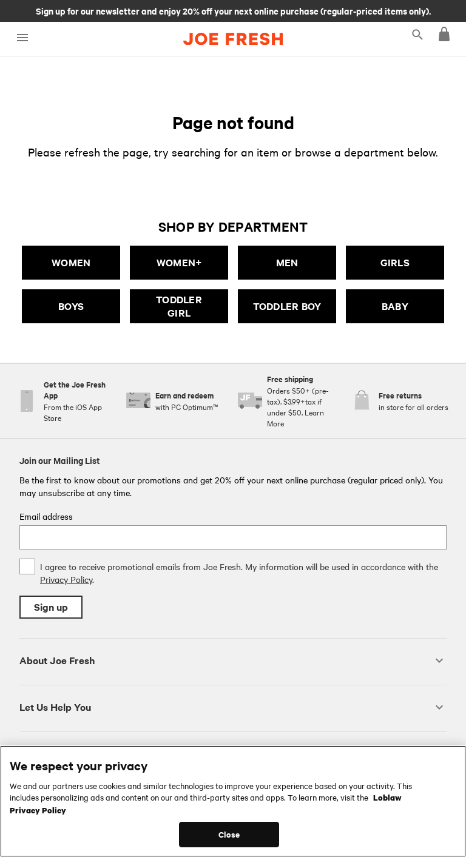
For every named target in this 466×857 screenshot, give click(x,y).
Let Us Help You (55, 707)
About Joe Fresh (57, 660)
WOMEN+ (179, 262)
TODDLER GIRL (179, 306)
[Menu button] (22, 37)
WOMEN (71, 262)
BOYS (71, 306)
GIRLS (395, 262)
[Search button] (417, 34)
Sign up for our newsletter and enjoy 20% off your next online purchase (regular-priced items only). (233, 10)
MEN (287, 262)
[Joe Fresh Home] (233, 39)
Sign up (51, 607)
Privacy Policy (66, 579)
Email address (46, 516)
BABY (395, 306)
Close (229, 834)
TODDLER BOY (287, 306)
